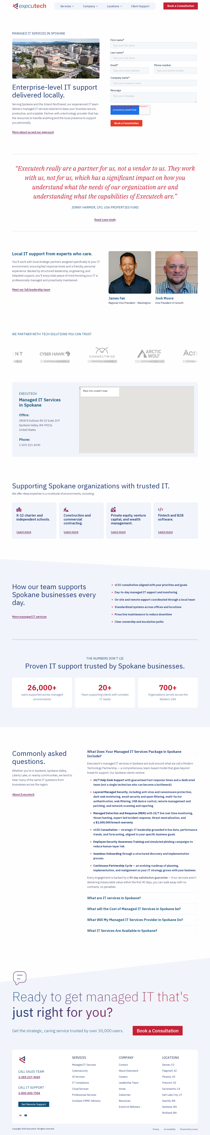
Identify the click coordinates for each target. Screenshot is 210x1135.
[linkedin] (20, 1115)
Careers (123, 1076)
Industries (125, 1095)
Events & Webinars (129, 1107)
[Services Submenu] (72, 6)
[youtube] (26, 1115)
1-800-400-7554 (29, 1093)
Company (89, 6)
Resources (125, 1101)
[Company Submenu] (96, 6)
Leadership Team (128, 1082)
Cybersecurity (80, 1070)
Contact (123, 1065)
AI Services (78, 1076)
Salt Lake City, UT (172, 1095)
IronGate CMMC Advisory (86, 1101)
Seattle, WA (168, 1101)
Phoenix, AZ (168, 1076)
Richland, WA (169, 1113)
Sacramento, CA (171, 1089)
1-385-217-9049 (29, 1077)
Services (65, 6)
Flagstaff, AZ (169, 1070)
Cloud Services (80, 1089)
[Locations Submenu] (120, 6)
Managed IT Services (84, 1065)
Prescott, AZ (169, 1082)
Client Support (140, 6)
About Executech (128, 1070)
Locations (113, 6)
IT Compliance (80, 1082)
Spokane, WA (169, 1107)
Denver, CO (168, 1065)
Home (122, 1089)
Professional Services (84, 1095)
